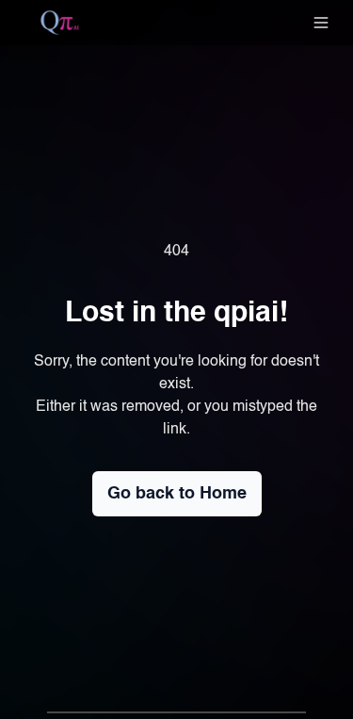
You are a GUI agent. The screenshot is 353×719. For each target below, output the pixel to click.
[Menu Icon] (321, 22)
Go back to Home (177, 493)
